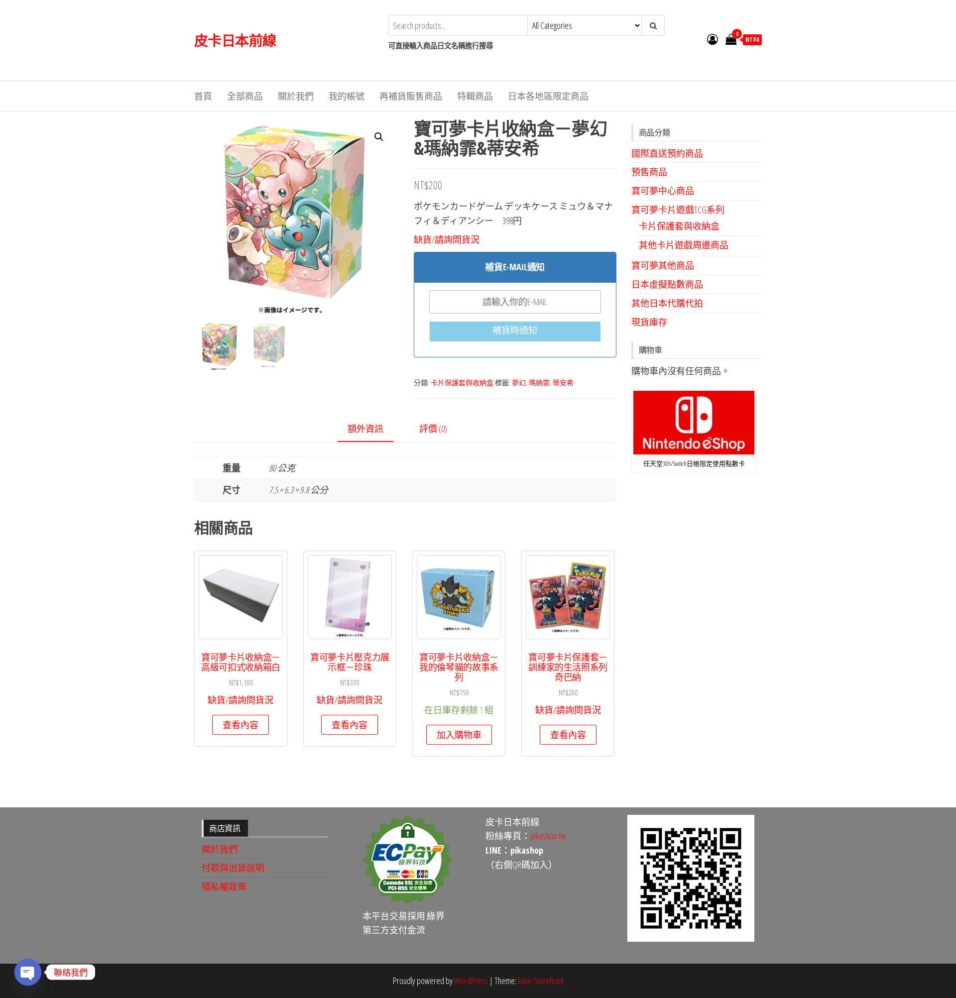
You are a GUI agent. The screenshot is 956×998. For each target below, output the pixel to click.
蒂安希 (563, 382)
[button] (379, 137)
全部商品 (245, 96)
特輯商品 (475, 96)
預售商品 (649, 172)
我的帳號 (346, 96)
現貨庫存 (649, 322)
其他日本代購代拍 (667, 303)
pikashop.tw (548, 836)
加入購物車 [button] (459, 735)
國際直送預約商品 (667, 153)
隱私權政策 (224, 886)
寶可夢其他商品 (662, 265)
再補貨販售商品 (410, 96)
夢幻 (519, 382)
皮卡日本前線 (235, 40)
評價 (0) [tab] (433, 429)
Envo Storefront (541, 981)
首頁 (203, 96)
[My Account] (712, 38)
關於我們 (296, 96)
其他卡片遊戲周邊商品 (683, 245)
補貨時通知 (514, 330)
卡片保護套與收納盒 (462, 382)
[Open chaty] (27, 972)
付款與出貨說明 (233, 868)
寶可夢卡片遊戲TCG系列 (677, 210)
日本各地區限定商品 (548, 96)
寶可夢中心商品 (662, 191)
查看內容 (240, 725)
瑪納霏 (539, 382)
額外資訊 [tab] (365, 429)
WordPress (471, 981)
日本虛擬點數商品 (667, 284)
